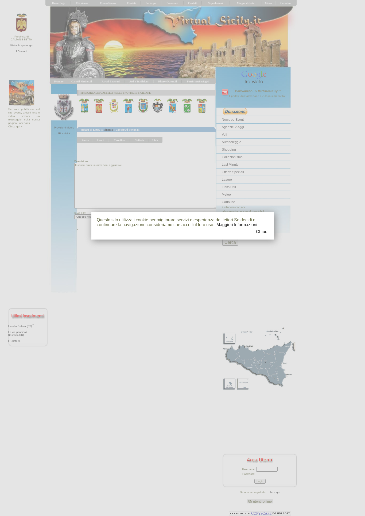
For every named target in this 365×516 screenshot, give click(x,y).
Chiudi (262, 231)
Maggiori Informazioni (236, 224)
